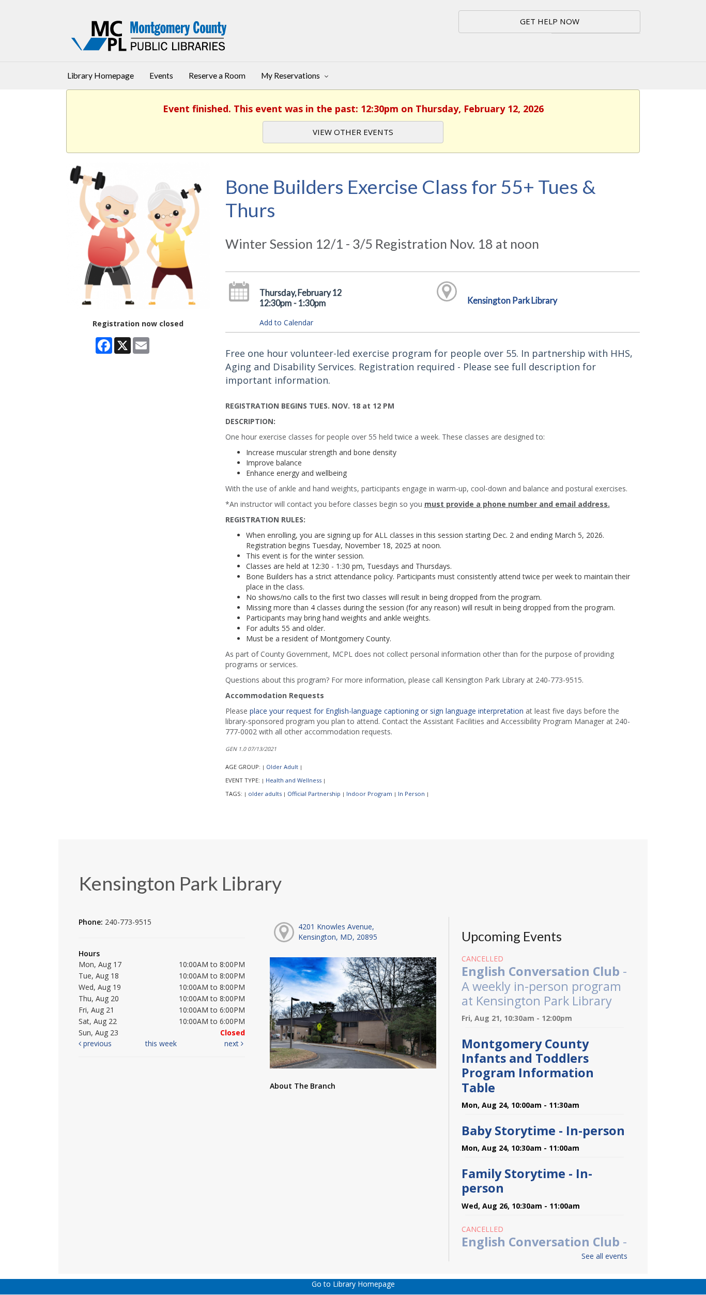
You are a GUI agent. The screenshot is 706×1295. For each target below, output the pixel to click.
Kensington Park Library (512, 300)
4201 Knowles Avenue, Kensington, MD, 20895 (337, 932)
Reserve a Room (217, 75)
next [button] (232, 1043)
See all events (604, 1256)
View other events (353, 132)
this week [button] (161, 1043)
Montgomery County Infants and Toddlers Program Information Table (528, 1065)
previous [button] (96, 1043)
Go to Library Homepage (353, 1284)
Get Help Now (549, 21)
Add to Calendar (286, 322)
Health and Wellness (293, 780)
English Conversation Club (544, 985)
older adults (265, 793)
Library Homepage (100, 75)
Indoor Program (369, 793)
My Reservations (291, 75)
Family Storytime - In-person (527, 1180)
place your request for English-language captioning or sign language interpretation (387, 711)
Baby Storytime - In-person (543, 1130)
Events (161, 75)
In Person (411, 793)
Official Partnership (314, 793)
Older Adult (282, 767)
